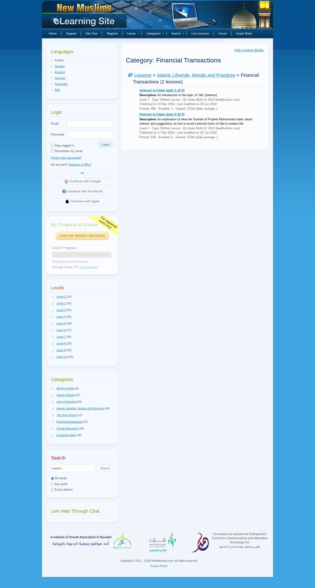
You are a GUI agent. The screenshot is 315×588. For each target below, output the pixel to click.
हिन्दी (57, 90)
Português (61, 84)
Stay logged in (64, 145)
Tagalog (60, 66)
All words (60, 478)
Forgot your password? (66, 157)
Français (60, 78)
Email (55, 123)
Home (53, 33)
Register (112, 33)
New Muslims (84, 16)
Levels (131, 33)
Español (60, 72)
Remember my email (68, 151)
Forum (222, 33)
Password (57, 134)
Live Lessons (200, 33)
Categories (153, 33)
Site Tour (92, 33)
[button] (53, 297)
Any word (60, 484)
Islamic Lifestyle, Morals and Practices (196, 75)
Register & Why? (80, 164)
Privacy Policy (159, 566)
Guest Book (244, 33)
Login (105, 144)
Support (71, 33)
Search (176, 33)
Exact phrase (63, 489)
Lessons (142, 75)
